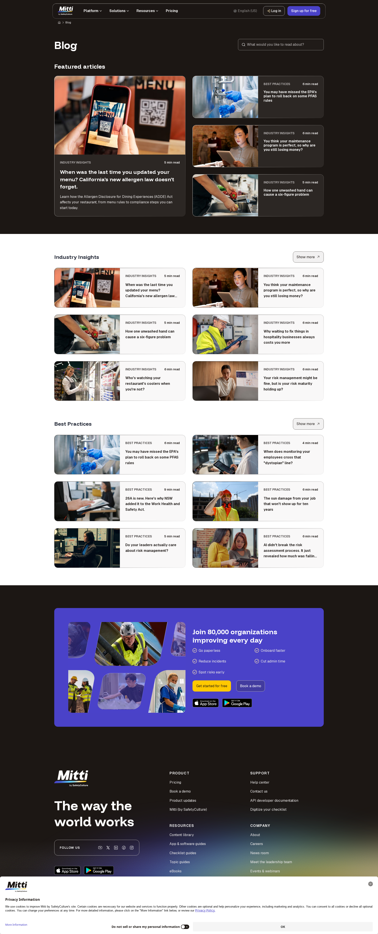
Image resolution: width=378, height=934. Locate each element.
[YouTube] (100, 847)
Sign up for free (304, 11)
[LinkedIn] (116, 847)
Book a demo (250, 686)
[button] (281, 44)
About (255, 835)
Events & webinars (265, 871)
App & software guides (188, 844)
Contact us (259, 791)
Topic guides (180, 862)
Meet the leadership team (271, 862)
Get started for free (211, 686)
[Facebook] (124, 847)
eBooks (176, 871)
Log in (276, 11)
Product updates (183, 800)
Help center (260, 782)
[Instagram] (132, 847)
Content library (182, 835)
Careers (256, 844)
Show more (306, 257)
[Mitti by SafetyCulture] (65, 11)
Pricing (175, 782)
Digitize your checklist (268, 809)
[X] (108, 847)
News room (259, 853)
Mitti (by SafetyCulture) (188, 809)
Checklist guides (183, 853)
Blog (68, 22)
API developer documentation (274, 800)
